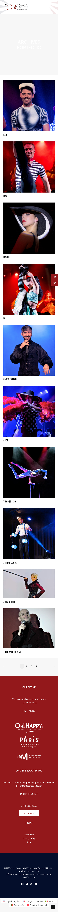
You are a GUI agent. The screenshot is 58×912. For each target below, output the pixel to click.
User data (29, 834)
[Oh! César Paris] (16, 7)
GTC (29, 841)
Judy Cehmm (9, 602)
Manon (6, 257)
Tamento (30, 871)
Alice (5, 440)
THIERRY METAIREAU (12, 652)
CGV (37, 871)
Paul (5, 135)
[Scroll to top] (53, 906)
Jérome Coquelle (11, 562)
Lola (5, 318)
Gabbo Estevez (10, 379)
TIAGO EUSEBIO (9, 501)
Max (5, 196)
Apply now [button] (29, 813)
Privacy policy (29, 838)
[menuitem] (11, 901)
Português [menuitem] (19, 905)
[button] (52, 7)
